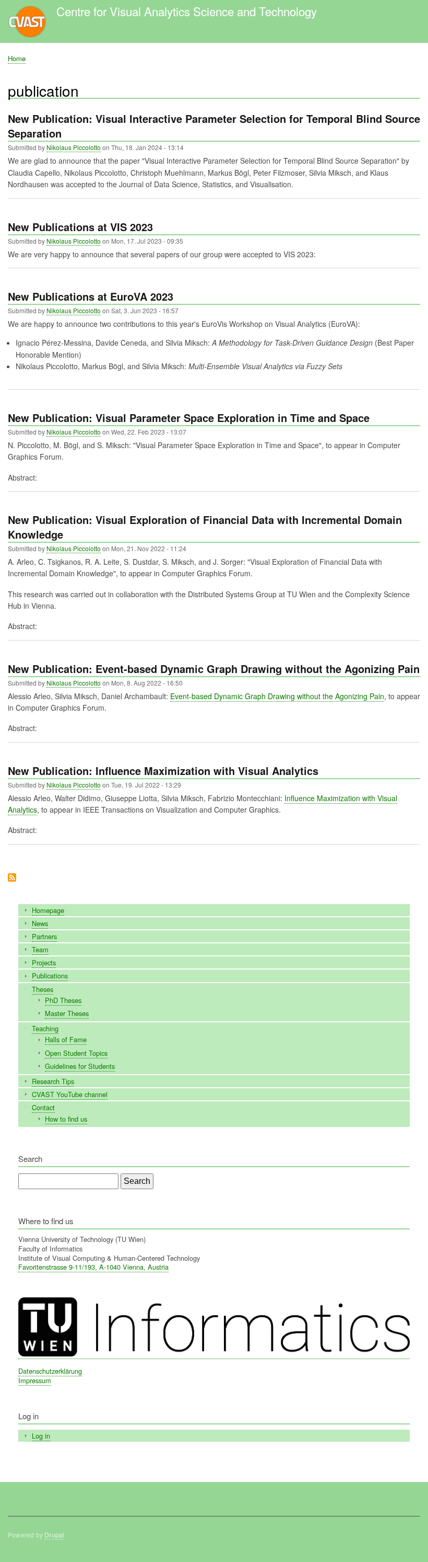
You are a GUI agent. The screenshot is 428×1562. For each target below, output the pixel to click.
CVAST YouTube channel (70, 1094)
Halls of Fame (66, 1039)
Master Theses (67, 1013)
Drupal (54, 1534)
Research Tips (53, 1081)
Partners (44, 936)
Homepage (48, 910)
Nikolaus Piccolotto (73, 147)
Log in (41, 1436)
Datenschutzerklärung (50, 1371)
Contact (43, 1107)
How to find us (66, 1119)
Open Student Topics (76, 1053)
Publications (50, 975)
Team (40, 949)
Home (17, 58)
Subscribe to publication (12, 878)
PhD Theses (63, 1000)
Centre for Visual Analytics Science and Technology (186, 11)
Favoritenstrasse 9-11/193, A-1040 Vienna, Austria (93, 1267)
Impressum (34, 1380)
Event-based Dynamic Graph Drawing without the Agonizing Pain (277, 696)
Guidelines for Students (80, 1066)
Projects (44, 962)
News (40, 923)
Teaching (45, 1028)
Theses (42, 989)
